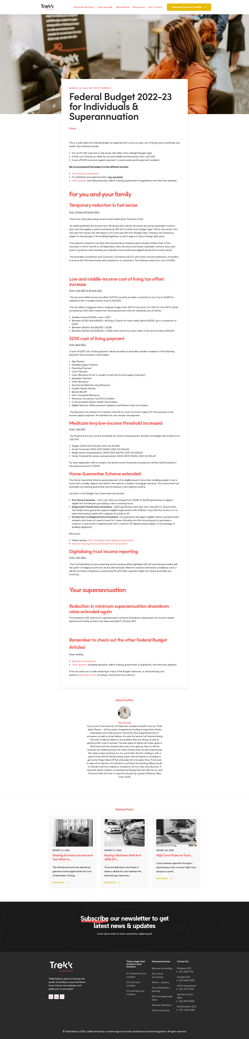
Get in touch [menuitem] (155, 7)
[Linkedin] (81, 129)
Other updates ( (80, 664)
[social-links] (51, 996)
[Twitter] (93, 129)
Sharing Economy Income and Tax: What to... (73, 857)
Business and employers (84, 661)
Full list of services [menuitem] (161, 1010)
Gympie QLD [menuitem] (183, 976)
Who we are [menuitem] (123, 7)
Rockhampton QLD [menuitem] (186, 1006)
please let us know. (87, 674)
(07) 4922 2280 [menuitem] (187, 1009)
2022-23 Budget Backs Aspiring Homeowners (111, 540)
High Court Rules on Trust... (174, 855)
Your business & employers (85, 173)
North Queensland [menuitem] (186, 985)
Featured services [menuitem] (83, 7)
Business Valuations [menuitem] (161, 1005)
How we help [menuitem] (105, 7)
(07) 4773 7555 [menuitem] (186, 989)
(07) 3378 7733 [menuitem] (186, 971)
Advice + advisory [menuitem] (160, 982)
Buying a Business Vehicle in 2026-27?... (122, 857)
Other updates (79, 180)
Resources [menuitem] (139, 7)
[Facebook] (87, 129)
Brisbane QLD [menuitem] (184, 968)
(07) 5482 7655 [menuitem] (186, 980)
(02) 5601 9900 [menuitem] (187, 1001)
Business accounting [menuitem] (162, 968)
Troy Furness (124, 722)
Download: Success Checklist (187, 7)
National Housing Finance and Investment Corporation (99, 543)
